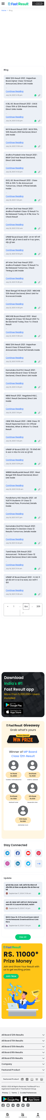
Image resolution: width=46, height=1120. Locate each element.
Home (4, 10)
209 (38, 606)
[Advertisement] (23, 36)
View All (23, 937)
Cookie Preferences (28, 1092)
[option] (23, 790)
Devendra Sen (32, 802)
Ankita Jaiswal (32, 780)
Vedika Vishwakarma (13, 780)
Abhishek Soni (23, 825)
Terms (14, 1092)
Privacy (5, 1092)
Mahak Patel (13, 802)
